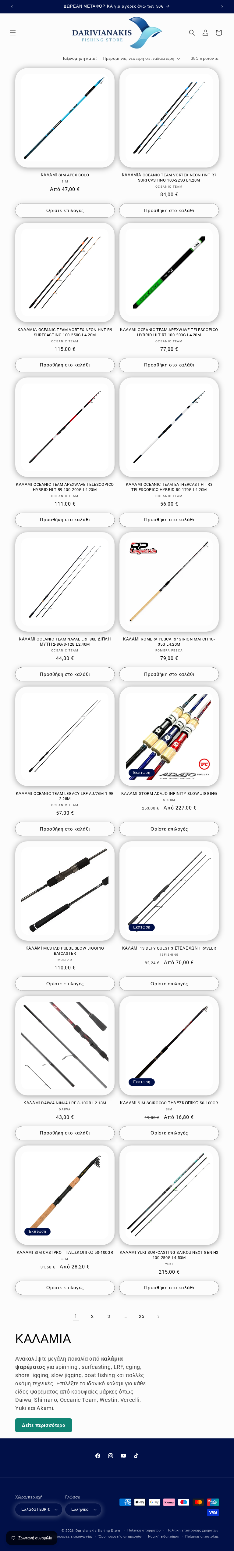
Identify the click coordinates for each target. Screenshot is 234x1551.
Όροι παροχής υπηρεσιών (120, 1536)
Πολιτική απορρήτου (144, 1530)
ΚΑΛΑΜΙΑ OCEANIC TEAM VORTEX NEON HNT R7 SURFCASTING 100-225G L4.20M (169, 177)
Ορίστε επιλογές (65, 210)
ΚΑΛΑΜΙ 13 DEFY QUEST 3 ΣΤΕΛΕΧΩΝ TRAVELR (169, 948)
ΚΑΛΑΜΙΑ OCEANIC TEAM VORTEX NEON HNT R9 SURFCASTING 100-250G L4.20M (65, 332)
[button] (13, 32)
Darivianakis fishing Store (98, 1531)
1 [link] (75, 1316)
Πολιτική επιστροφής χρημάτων (193, 1530)
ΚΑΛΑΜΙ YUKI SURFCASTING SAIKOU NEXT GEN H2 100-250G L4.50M (169, 1255)
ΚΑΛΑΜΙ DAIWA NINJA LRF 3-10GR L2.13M (64, 1103)
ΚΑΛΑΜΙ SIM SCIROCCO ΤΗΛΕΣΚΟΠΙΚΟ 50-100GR (169, 1103)
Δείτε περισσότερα (43, 1425)
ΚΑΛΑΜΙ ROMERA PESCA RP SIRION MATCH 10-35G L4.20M (169, 642)
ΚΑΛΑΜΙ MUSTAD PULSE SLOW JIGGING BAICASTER (65, 951)
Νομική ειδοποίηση (163, 1536)
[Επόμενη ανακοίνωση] (222, 6)
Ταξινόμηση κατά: (79, 58)
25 (141, 1316)
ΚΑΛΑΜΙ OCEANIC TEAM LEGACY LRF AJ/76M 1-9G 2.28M (65, 796)
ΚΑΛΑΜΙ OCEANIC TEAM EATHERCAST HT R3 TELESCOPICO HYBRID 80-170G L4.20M (169, 487)
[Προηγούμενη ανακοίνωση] (12, 6)
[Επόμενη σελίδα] (158, 1316)
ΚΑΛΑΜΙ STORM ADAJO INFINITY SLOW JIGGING (169, 793)
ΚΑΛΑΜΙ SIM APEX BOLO (65, 175)
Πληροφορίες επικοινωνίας (70, 1536)
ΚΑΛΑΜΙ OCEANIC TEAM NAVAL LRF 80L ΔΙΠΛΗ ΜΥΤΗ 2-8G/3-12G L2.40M (65, 642)
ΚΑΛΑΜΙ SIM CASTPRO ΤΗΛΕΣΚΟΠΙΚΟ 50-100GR (65, 1252)
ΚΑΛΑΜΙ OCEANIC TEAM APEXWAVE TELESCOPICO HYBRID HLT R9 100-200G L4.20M (65, 487)
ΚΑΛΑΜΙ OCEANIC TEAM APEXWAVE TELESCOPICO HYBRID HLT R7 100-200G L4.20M (169, 332)
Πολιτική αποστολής (202, 1536)
